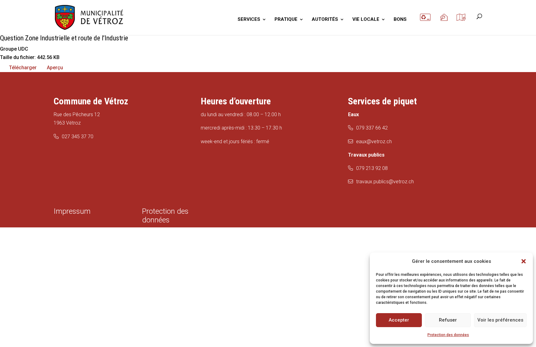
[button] (523, 261)
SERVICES (249, 19)
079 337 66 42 (372, 128)
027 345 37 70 (77, 136)
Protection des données (448, 335)
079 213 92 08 (372, 168)
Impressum (72, 211)
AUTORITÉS (325, 19)
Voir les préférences (500, 320)
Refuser (448, 320)
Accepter (399, 320)
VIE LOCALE (365, 19)
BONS (400, 19)
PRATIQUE (286, 19)
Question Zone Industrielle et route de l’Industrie (64, 38)
